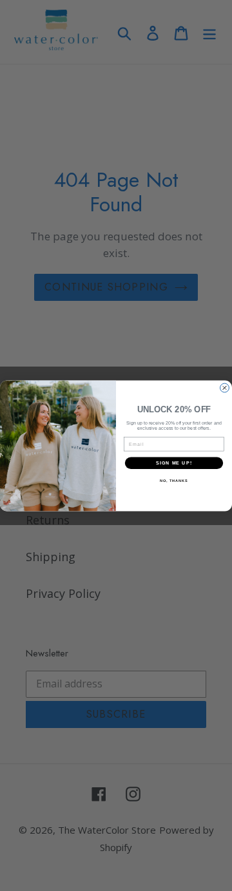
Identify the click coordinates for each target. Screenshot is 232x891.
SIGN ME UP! (174, 462)
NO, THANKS (174, 481)
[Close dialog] (224, 387)
